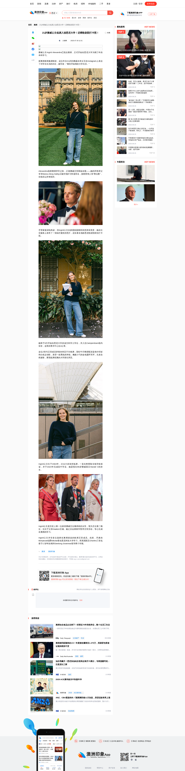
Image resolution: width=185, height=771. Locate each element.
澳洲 (35, 25)
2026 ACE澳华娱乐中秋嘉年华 (69, 679)
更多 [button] (108, 4)
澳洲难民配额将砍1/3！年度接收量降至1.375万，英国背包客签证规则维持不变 (82, 644)
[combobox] (85, 13)
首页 (32, 4)
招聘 (83, 4)
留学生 (89, 18)
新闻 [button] (39, 4)
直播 (46, 4)
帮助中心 (100, 768)
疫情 (79, 18)
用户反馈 (112, 768)
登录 (80, 600)
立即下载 (152, 14)
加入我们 (123, 768)
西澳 (84, 18)
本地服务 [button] (92, 4)
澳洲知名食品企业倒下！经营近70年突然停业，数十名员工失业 (83, 625)
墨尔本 (74, 18)
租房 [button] (76, 4)
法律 (54, 4)
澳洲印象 (51, 551)
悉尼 (95, 18)
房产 (61, 4)
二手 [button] (101, 4)
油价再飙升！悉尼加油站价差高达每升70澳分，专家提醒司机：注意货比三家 (83, 662)
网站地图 (135, 768)
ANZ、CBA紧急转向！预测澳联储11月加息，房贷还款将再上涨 (83, 698)
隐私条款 (88, 768)
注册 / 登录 (138, 4)
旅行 (68, 4)
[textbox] (85, 13)
